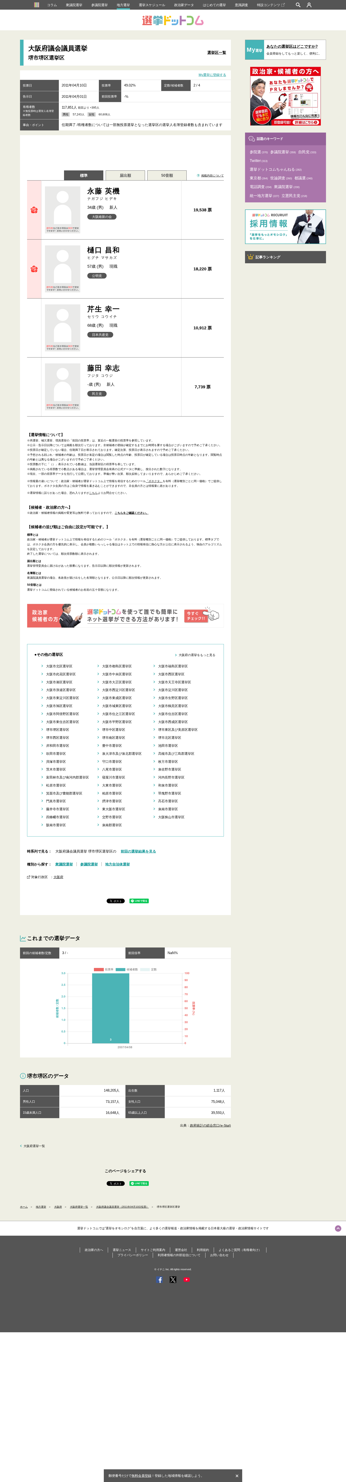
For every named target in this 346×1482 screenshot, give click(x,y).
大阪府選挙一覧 (34, 1146)
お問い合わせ (219, 1255)
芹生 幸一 (103, 311)
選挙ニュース (122, 1250)
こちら (93, 493)
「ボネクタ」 (154, 481)
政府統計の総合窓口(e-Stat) (210, 1125)
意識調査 (241, 5)
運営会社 (181, 1250)
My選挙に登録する (212, 75)
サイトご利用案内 (153, 1250)
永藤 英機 (103, 193)
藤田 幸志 (103, 370)
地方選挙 (123, 5)
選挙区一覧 (216, 53)
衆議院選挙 (74, 5)
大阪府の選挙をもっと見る (197, 655)
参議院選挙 (99, 5)
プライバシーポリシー (132, 1255)
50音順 (167, 175)
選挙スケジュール (152, 5)
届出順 (125, 175)
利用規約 (203, 1250)
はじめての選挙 (214, 5)
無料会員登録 (141, 1476)
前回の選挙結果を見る (138, 851)
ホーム (24, 1206)
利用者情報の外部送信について (179, 1255)
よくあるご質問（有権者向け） (240, 1250)
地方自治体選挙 (117, 864)
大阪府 (58, 877)
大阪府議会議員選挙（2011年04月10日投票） (122, 1206)
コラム (52, 5)
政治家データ (184, 5)
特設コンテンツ (268, 5)
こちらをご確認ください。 (132, 513)
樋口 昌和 (103, 252)
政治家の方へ (94, 1250)
